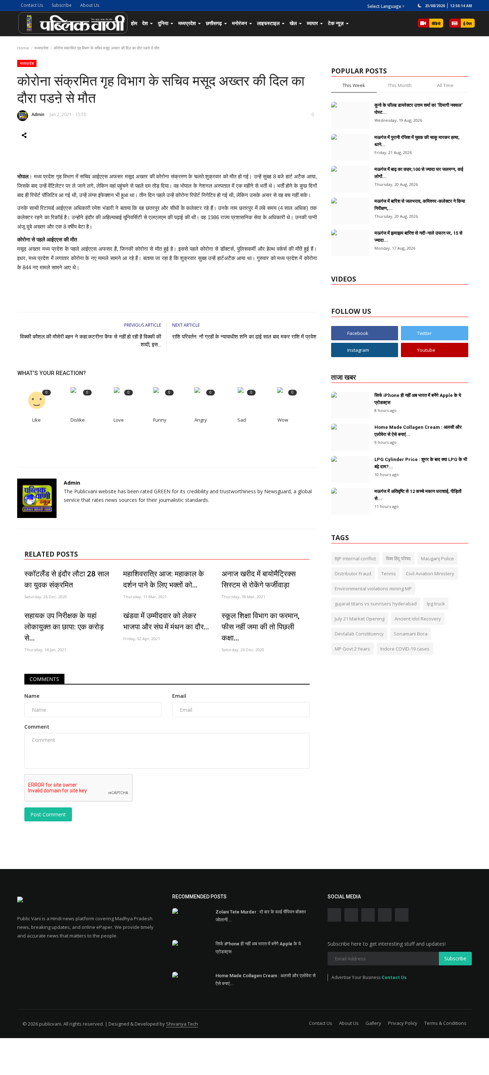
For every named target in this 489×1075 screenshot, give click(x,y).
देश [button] (145, 23)
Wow (282, 420)
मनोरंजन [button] (240, 23)
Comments (44, 679)
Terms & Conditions (445, 1023)
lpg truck (436, 603)
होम (134, 23)
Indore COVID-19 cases (405, 649)
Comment (36, 726)
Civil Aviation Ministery (430, 573)
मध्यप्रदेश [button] (187, 23)
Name (31, 695)
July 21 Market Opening (359, 618)
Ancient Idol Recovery (417, 618)
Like (36, 420)
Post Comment (48, 814)
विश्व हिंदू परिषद (398, 558)
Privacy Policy (402, 1023)
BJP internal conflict (355, 558)
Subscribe (62, 5)
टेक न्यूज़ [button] (336, 23)
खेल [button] (294, 23)
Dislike (78, 420)
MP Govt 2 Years (352, 649)
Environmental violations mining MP (373, 588)
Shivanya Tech (182, 1024)
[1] (419, 5)
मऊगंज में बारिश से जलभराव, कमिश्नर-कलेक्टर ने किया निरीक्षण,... (419, 204)
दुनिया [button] (164, 23)
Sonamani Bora (410, 633)
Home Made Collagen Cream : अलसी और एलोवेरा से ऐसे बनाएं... (418, 430)
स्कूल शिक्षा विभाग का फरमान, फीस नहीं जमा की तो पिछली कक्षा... (261, 626)
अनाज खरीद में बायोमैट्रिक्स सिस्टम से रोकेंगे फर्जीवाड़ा (259, 579)
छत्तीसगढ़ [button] (214, 23)
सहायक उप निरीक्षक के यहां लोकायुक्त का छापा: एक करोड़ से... (64, 626)
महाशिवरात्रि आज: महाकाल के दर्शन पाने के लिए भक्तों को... (163, 579)
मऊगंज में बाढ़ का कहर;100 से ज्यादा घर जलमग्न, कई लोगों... (418, 173)
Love (118, 420)
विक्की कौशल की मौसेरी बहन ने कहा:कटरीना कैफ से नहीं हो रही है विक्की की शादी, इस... (90, 340)
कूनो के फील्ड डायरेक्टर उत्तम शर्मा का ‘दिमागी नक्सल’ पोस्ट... (418, 108)
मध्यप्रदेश (41, 48)
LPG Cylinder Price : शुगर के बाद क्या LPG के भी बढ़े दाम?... (420, 463)
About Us (89, 5)
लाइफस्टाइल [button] (269, 23)
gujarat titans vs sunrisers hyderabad (376, 603)
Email (179, 695)
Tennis (388, 573)
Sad (241, 420)
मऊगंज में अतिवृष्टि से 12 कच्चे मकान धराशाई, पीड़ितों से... (417, 495)
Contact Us (32, 5)
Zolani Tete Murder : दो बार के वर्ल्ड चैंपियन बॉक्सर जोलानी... (261, 915)
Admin (38, 114)
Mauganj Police (437, 558)
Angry (200, 420)
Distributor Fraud (353, 573)
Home (23, 48)
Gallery (373, 1023)
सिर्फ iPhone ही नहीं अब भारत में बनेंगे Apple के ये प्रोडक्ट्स (417, 399)
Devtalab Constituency (359, 633)
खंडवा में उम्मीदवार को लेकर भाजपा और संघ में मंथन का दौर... (166, 621)
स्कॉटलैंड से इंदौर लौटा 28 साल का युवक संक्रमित (66, 579)
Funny (159, 420)
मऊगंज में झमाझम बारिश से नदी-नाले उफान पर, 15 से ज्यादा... (418, 236)
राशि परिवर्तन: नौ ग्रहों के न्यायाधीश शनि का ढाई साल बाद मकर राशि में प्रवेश (244, 336)
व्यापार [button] (313, 23)
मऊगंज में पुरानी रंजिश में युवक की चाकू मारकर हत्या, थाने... (417, 141)
